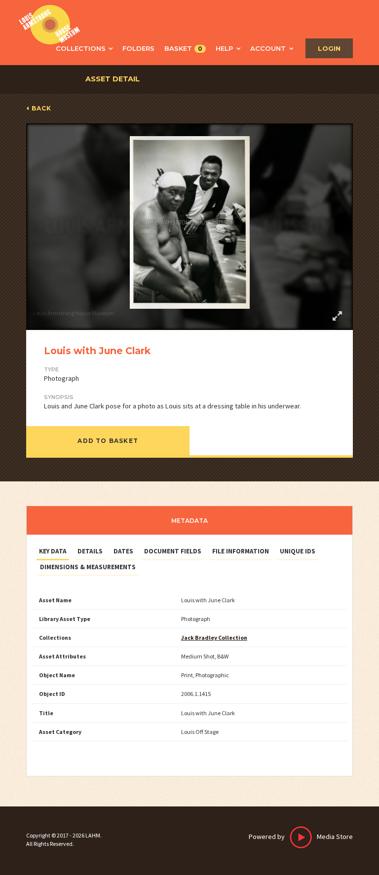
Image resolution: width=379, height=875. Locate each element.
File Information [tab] (240, 551)
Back (42, 108)
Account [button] (268, 48)
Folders (138, 48)
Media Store (301, 836)
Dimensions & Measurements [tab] (88, 567)
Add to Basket (107, 440)
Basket (183, 48)
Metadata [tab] (189, 520)
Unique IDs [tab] (297, 551)
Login (329, 48)
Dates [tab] (123, 551)
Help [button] (224, 48)
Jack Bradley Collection (214, 637)
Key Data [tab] (53, 551)
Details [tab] (90, 551)
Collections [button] (81, 48)
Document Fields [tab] (172, 551)
